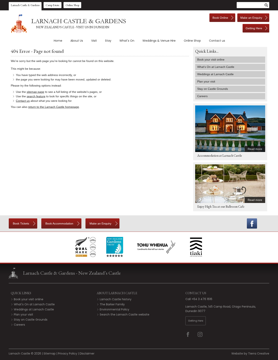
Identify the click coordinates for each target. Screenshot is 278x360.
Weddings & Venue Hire (159, 41)
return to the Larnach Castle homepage (53, 106)
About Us (76, 41)
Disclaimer (87, 353)
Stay (108, 41)
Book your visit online (28, 299)
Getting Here (195, 320)
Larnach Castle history (115, 299)
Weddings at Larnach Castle (34, 309)
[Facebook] (252, 223)
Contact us (217, 41)
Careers (19, 325)
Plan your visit (23, 314)
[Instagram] (203, 334)
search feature (36, 96)
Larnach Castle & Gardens (25, 5)
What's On (126, 41)
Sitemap (50, 353)
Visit (94, 41)
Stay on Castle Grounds (30, 320)
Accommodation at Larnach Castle (219, 155)
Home (58, 41)
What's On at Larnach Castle (34, 304)
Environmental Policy (114, 309)
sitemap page (35, 91)
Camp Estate (52, 5)
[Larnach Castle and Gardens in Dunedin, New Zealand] (68, 23)
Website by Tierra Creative (250, 353)
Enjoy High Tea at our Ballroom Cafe (220, 206)
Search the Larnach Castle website (124, 314)
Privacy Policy (67, 353)
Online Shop (72, 5)
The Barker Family (112, 304)
